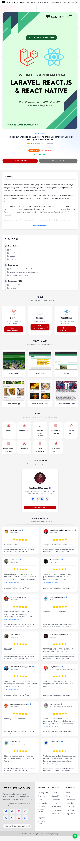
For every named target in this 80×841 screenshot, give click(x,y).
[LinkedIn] (25, 817)
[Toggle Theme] (73, 2)
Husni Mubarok (55, 704)
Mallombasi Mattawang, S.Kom (20, 667)
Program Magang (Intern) (41, 809)
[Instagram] (18, 811)
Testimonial (70, 796)
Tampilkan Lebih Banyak (11, 582)
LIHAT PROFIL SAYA (40, 507)
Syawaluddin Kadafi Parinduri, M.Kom (62, 530)
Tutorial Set (56, 796)
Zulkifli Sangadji (15, 530)
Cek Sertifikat (71, 810)
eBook (54, 803)
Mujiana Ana (14, 560)
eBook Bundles (57, 807)
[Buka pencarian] (65, 2)
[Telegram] (6, 817)
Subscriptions (57, 810)
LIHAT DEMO (59, 161)
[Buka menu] (76, 2)
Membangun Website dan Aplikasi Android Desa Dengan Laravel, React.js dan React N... (19, 550)
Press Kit (41, 800)
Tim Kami (41, 796)
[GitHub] (12, 817)
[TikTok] (25, 811)
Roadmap (56, 800)
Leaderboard (71, 803)
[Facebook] (6, 811)
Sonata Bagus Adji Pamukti (19, 704)
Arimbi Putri (14, 741)
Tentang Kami (43, 793)
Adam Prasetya (55, 741)
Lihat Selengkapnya (12, 329)
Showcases (70, 800)
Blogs (68, 793)
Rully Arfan (14, 635)
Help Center (70, 814)
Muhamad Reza (55, 560)
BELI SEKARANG (21, 161)
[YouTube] (18, 817)
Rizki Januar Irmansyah (58, 635)
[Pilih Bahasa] (69, 2)
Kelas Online (56, 814)
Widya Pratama (55, 667)
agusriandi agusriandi (57, 597)
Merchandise (43, 803)
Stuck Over (70, 807)
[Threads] (12, 811)
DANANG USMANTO (16, 597)
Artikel (54, 793)
